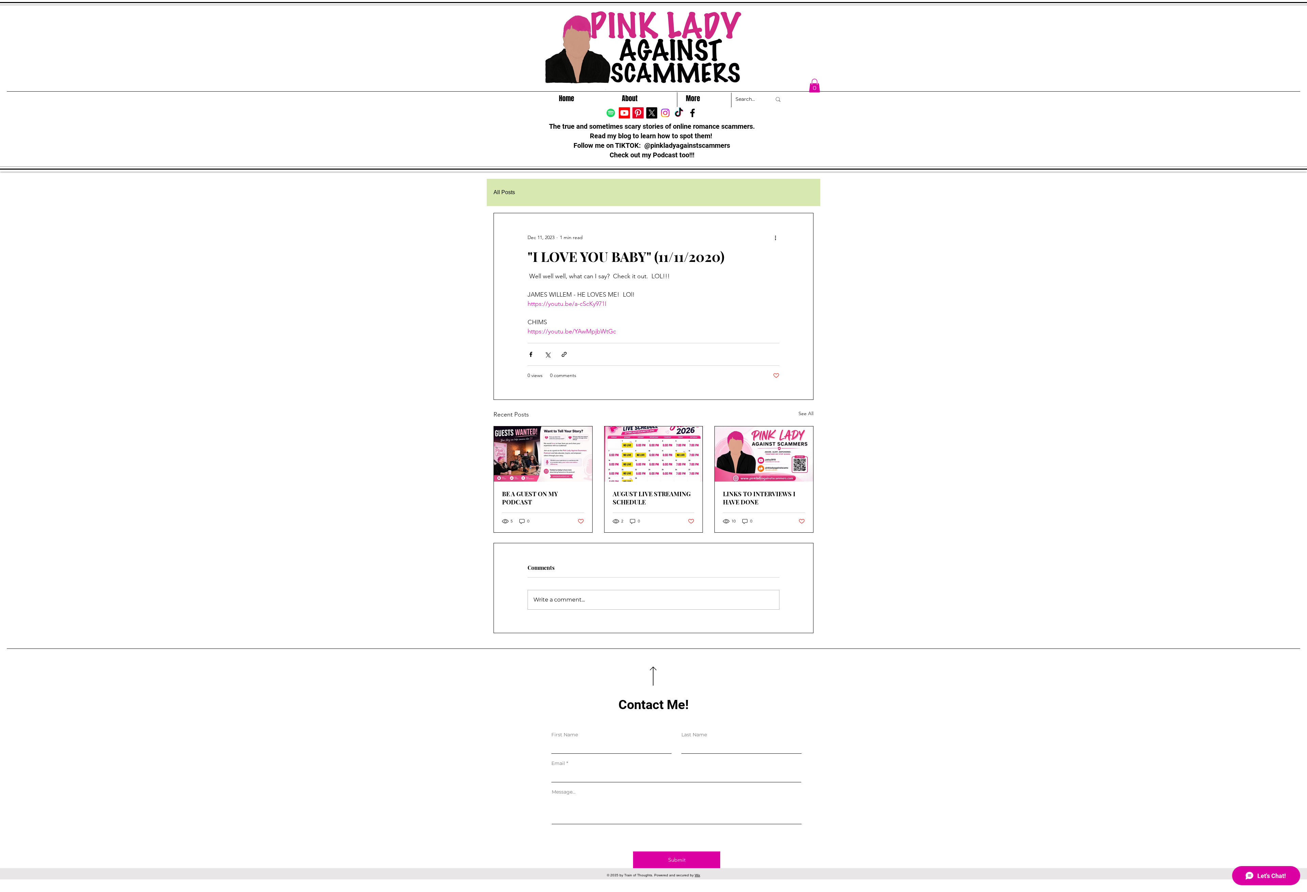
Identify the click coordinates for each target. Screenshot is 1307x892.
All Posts (504, 192)
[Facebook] (692, 113)
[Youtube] (624, 113)
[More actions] (775, 238)
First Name (564, 734)
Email (558, 763)
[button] (814, 86)
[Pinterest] (638, 113)
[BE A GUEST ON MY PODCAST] (543, 454)
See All (805, 413)
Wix (697, 875)
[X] (651, 113)
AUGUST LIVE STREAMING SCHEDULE (652, 498)
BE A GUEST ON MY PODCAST (530, 498)
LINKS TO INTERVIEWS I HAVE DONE (759, 498)
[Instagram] (665, 113)
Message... (564, 791)
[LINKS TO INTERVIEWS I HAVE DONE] (764, 454)
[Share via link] (564, 354)
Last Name (694, 734)
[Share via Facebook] (531, 354)
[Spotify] (610, 113)
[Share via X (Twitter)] (547, 354)
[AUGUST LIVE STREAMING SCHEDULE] (653, 454)
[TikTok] (678, 113)
